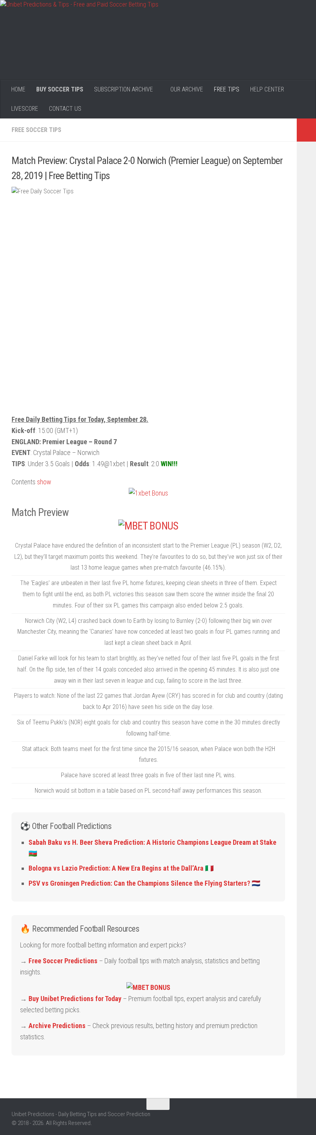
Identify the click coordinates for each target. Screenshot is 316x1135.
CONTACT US (65, 108)
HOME (18, 89)
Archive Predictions (57, 1026)
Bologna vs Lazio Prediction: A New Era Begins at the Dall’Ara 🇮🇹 (121, 868)
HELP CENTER (267, 89)
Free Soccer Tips (36, 130)
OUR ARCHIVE (186, 89)
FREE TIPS (226, 89)
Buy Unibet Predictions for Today (75, 999)
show (44, 482)
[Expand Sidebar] (306, 130)
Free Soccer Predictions (63, 961)
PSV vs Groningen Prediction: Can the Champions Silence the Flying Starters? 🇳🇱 (144, 883)
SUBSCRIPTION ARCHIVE (123, 89)
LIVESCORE (24, 108)
